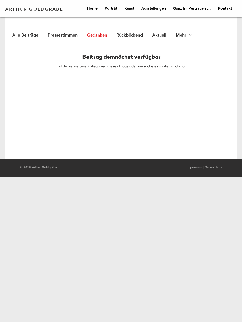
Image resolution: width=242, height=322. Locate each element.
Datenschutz (213, 167)
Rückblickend (130, 35)
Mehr (181, 35)
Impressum (194, 167)
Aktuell (159, 35)
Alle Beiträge (25, 35)
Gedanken (97, 35)
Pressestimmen (63, 35)
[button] (129, 8)
